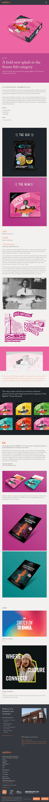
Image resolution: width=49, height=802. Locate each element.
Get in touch (6, 735)
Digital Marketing (5, 770)
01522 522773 (6, 778)
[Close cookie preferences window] (48, 796)
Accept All (45, 798)
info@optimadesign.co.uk (8, 780)
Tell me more (19, 800)
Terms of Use (5, 776)
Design (3, 765)
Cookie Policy (5, 774)
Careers (4, 787)
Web (3, 767)
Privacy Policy (5, 772)
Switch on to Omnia (7, 639)
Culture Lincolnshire (7, 692)
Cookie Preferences (28, 799)
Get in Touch (6, 782)
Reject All (36, 798)
